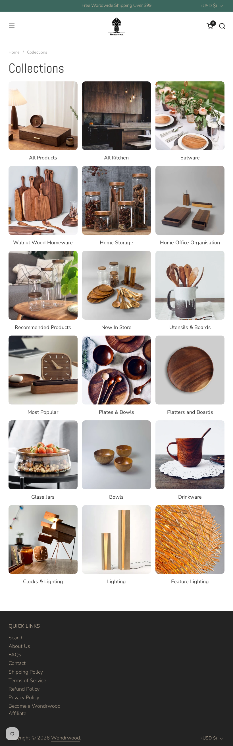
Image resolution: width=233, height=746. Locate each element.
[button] (222, 25)
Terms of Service (27, 680)
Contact (17, 663)
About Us (19, 646)
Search (16, 637)
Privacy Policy (24, 697)
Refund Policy (24, 689)
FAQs (15, 654)
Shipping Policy (26, 672)
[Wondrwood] (116, 25)
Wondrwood (65, 737)
